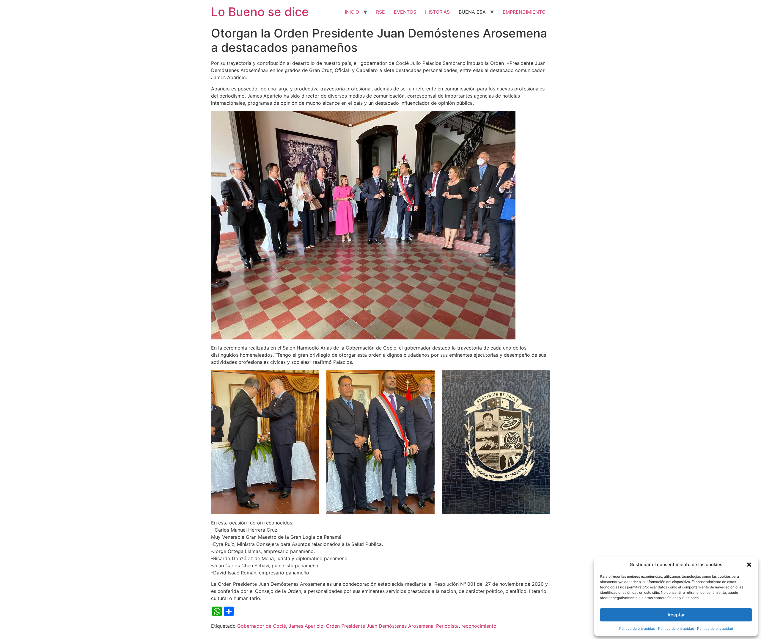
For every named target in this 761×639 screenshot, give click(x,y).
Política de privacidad (637, 628)
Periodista (447, 626)
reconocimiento (478, 626)
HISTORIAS (437, 12)
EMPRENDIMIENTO (524, 12)
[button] (749, 565)
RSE (380, 12)
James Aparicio (306, 626)
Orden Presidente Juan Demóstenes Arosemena (379, 626)
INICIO (352, 12)
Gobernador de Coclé (261, 626)
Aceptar (676, 615)
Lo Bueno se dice (260, 11)
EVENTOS (405, 12)
